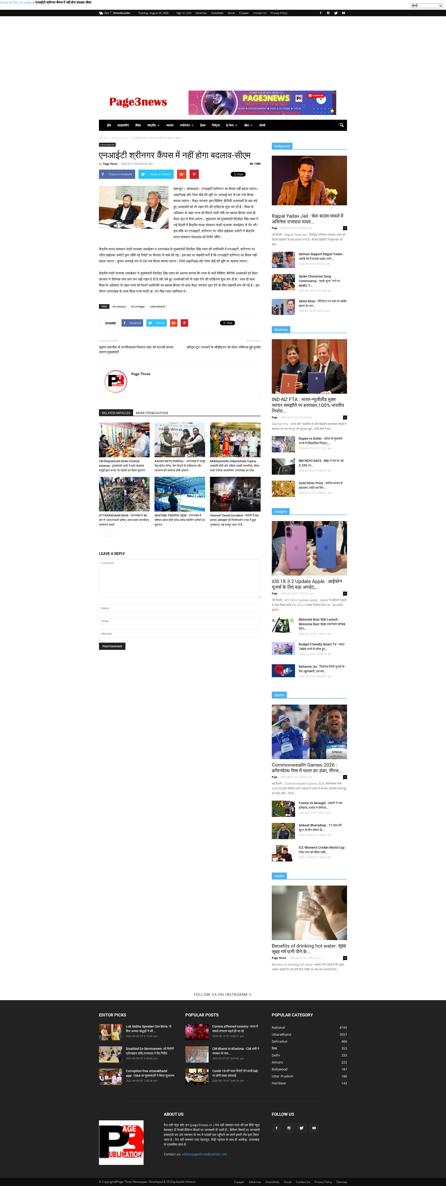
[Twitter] (335, 13)
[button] (341, 125)
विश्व (138, 125)
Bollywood (280, 1069)
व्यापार (170, 125)
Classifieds (217, 13)
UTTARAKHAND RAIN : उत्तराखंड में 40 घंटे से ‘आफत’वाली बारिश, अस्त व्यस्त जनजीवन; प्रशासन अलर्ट (124, 520)
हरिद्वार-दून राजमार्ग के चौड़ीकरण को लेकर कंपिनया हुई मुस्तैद (224, 347)
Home (4, 2)
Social (231, 13)
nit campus (119, 306)
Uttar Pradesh (282, 1076)
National (278, 1027)
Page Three (110, 163)
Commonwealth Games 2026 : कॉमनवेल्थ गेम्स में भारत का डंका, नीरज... (307, 767)
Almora (277, 1062)
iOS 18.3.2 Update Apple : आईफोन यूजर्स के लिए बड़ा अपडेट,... (307, 584)
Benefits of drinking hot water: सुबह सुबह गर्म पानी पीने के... (309, 948)
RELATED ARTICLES (116, 413)
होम (109, 125)
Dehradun (280, 1041)
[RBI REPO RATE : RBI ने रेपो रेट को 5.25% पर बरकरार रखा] (283, 466)
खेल (246, 125)
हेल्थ (202, 125)
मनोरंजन (185, 125)
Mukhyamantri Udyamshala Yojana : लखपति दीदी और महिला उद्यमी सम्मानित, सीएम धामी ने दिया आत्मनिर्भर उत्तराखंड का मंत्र (234, 465)
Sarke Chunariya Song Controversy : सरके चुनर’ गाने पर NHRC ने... (319, 280)
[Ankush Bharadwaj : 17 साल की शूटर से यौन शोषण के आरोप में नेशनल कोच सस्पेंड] (283, 831)
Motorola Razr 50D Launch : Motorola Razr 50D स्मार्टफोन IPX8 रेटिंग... (322, 624)
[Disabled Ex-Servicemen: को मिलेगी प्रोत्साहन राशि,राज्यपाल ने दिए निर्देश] (110, 1054)
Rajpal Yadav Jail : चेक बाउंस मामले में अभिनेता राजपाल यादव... (307, 219)
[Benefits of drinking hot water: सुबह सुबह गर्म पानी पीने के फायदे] (309, 913)
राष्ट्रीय (151, 125)
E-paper (244, 13)
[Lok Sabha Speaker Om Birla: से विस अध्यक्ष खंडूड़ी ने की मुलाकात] (110, 1032)
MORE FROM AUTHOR (152, 413)
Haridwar (279, 1083)
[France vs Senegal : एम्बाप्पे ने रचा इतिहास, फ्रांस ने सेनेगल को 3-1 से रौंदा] (283, 809)
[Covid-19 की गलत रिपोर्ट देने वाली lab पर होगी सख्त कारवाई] (197, 1077)
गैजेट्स (216, 125)
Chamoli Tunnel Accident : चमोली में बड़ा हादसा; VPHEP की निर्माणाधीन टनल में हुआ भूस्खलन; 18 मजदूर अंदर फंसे (234, 520)
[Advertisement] (223, 51)
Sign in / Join (184, 13)
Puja (274, 228)
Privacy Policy (279, 13)
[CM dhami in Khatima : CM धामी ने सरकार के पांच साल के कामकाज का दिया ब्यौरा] (197, 1054)
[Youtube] (343, 13)
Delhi (276, 1055)
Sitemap (341, 1182)
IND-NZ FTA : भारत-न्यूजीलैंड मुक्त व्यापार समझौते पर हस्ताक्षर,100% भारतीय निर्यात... (308, 405)
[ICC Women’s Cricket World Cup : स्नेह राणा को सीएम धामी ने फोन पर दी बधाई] (283, 853)
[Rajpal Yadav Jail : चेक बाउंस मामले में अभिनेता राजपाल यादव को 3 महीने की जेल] (309, 180)
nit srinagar (138, 306)
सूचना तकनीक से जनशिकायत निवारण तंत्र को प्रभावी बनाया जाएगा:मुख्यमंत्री (136, 349)
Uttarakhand (107, 144)
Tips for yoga (22, 2)
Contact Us (259, 13)
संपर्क (262, 125)
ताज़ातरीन (123, 125)
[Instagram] (328, 13)
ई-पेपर (230, 125)
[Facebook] (320, 13)
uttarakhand (157, 306)
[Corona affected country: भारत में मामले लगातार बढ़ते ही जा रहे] (197, 1032)
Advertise (201, 13)
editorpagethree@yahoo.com (204, 1154)
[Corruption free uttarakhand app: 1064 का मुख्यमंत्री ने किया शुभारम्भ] (110, 1077)
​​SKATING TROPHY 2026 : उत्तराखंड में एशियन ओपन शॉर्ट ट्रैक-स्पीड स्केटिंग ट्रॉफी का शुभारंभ (179, 520)
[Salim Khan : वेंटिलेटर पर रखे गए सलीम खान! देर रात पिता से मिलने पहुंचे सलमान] (283, 307)
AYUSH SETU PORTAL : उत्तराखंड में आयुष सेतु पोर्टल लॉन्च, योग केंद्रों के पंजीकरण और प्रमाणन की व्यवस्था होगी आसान (179, 465)
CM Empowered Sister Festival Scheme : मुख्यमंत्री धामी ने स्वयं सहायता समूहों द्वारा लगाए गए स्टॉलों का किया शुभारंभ (122, 465)
